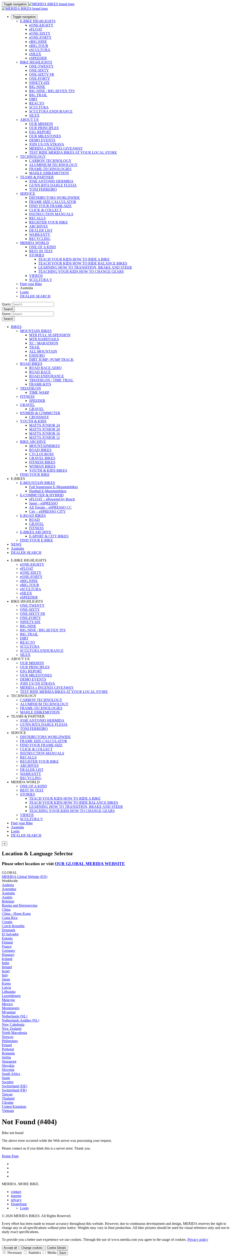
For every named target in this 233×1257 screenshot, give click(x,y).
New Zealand (11, 1029)
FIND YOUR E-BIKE (36, 540)
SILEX (34, 115)
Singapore (9, 1061)
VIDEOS (36, 276)
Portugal (8, 1049)
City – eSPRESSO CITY (47, 511)
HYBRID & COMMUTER (40, 413)
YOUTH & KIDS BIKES (48, 470)
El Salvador (10, 934)
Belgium (8, 901)
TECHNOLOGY (33, 157)
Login (24, 292)
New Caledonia (13, 1024)
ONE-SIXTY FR (41, 74)
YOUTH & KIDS (33, 421)
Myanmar (9, 1012)
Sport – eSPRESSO (43, 503)
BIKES (16, 327)
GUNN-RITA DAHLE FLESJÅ (53, 185)
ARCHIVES (38, 226)
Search (8, 309)
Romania (8, 1053)
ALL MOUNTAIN (43, 351)
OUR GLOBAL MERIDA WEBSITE (90, 863)
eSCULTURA (39, 50)
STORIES (36, 255)
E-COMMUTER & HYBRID (42, 495)
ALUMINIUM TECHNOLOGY (53, 165)
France (7, 946)
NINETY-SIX (39, 83)
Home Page (10, 1156)
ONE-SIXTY (39, 70)
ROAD (34, 520)
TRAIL (34, 347)
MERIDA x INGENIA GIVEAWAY (56, 148)
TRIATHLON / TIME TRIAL (51, 380)
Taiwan (7, 1094)
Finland (7, 942)
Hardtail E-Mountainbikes (47, 491)
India (5, 963)
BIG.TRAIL (38, 95)
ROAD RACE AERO (45, 368)
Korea (6, 983)
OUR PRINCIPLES (44, 128)
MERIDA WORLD (34, 243)
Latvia (6, 987)
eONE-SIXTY (40, 33)
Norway (8, 1037)
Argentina (9, 889)
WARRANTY (39, 235)
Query (6, 304)
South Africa (11, 1074)
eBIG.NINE (38, 42)
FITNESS (27, 396)
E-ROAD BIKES (33, 516)
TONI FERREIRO (43, 189)
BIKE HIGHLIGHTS (36, 62)
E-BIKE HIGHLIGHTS (38, 21)
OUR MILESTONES (45, 136)
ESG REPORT (40, 132)
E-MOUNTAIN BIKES (37, 483)
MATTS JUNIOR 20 (44, 429)
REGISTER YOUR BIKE (48, 222)
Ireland (7, 967)
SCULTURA (39, 107)
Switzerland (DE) (14, 1086)
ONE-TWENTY (41, 66)
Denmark (8, 930)
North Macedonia (14, 1033)
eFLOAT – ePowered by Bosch (52, 499)
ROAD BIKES (31, 364)
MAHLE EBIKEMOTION (49, 173)
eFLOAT (35, 29)
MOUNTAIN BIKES (36, 331)
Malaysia (8, 1000)
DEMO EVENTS (42, 140)
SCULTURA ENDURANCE (51, 111)
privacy (16, 1200)
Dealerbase (19, 1204)
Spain (6, 1078)
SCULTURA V (40, 280)
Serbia (6, 1057)
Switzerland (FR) (14, 1090)
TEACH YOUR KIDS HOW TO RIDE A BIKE (74, 259)
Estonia (7, 938)
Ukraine (7, 1102)
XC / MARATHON (43, 343)
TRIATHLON (30, 388)
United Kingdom (14, 1107)
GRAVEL (27, 405)
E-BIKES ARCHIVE (35, 532)
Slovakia (8, 1065)
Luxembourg (11, 996)
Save (62, 1252)
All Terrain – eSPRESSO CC (50, 507)
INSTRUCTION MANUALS (51, 214)
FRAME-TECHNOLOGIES (50, 169)
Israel (6, 971)
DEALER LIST (41, 230)
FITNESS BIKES (42, 462)
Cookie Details (56, 1247)
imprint (16, 1196)
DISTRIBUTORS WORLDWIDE (54, 198)
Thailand (8, 1098)
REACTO (36, 103)
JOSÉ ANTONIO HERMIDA (51, 181)
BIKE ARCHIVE (33, 442)
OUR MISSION (41, 124)
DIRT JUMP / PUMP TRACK (51, 360)
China (6, 909)
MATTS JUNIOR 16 (44, 433)
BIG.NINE (37, 87)
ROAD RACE (40, 372)
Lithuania (8, 992)
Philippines (10, 1041)
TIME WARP (39, 392)
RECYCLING (40, 239)
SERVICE (27, 193)
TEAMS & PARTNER (37, 177)
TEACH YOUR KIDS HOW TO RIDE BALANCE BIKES (82, 263)
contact (16, 1192)
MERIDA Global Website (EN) (24, 877)
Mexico (7, 1004)
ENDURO (37, 355)
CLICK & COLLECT (45, 210)
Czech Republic (13, 926)
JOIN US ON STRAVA (46, 144)
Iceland (7, 959)
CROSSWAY (39, 417)
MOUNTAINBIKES (44, 446)
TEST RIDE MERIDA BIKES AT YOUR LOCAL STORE (73, 152)
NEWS (16, 544)
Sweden (7, 1082)
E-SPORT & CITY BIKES (48, 536)
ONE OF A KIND (42, 247)
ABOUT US (29, 120)
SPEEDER (37, 401)
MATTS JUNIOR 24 (44, 425)
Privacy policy (197, 1239)
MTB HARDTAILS (44, 339)
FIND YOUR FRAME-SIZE (50, 206)
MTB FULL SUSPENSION (50, 335)
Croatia (7, 922)
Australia (17, 827)
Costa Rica (10, 918)
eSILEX (35, 54)
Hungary (8, 955)
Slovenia (8, 1070)
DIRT (33, 99)
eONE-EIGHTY (41, 25)
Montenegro (10, 1008)
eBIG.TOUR (38, 46)
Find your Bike (31, 284)
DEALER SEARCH (35, 296)
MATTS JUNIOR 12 (44, 438)
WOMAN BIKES (42, 466)
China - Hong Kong (16, 914)
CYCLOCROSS (41, 454)
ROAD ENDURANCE (46, 376)
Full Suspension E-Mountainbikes (53, 487)
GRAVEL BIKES (42, 458)
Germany (8, 951)
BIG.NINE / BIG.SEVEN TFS (52, 91)
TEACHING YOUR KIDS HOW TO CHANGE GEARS (81, 271)
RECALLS (37, 218)
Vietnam (8, 1111)
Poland (7, 1045)
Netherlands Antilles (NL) (20, 1020)
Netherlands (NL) (14, 1016)
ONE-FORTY (39, 79)
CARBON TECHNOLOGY (50, 161)
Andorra (8, 885)
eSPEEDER (38, 58)
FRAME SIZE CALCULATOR (52, 202)
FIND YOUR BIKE (35, 474)
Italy (5, 975)
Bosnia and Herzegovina (19, 905)
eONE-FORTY (40, 37)
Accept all (10, 1247)
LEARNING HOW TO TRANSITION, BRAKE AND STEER (85, 267)
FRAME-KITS (40, 384)
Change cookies (32, 1247)
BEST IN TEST (41, 251)
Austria (7, 897)
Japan (6, 979)
